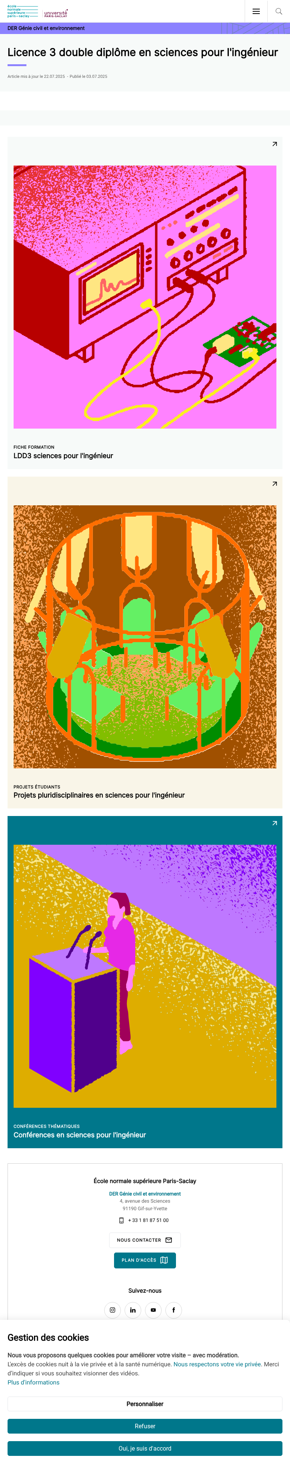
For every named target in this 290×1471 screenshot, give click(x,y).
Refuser (145, 1426)
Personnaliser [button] (145, 1404)
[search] (278, 11)
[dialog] (145, 1395)
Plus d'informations (34, 1382)
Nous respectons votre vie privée (217, 1364)
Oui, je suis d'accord (145, 1448)
